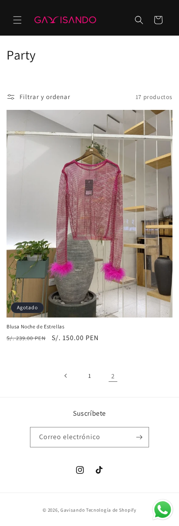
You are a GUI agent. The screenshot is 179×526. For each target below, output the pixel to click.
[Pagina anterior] (66, 375)
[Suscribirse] (139, 437)
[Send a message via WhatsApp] (163, 510)
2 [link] (113, 376)
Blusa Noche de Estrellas (35, 326)
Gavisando (72, 510)
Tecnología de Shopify (111, 510)
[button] (17, 20)
